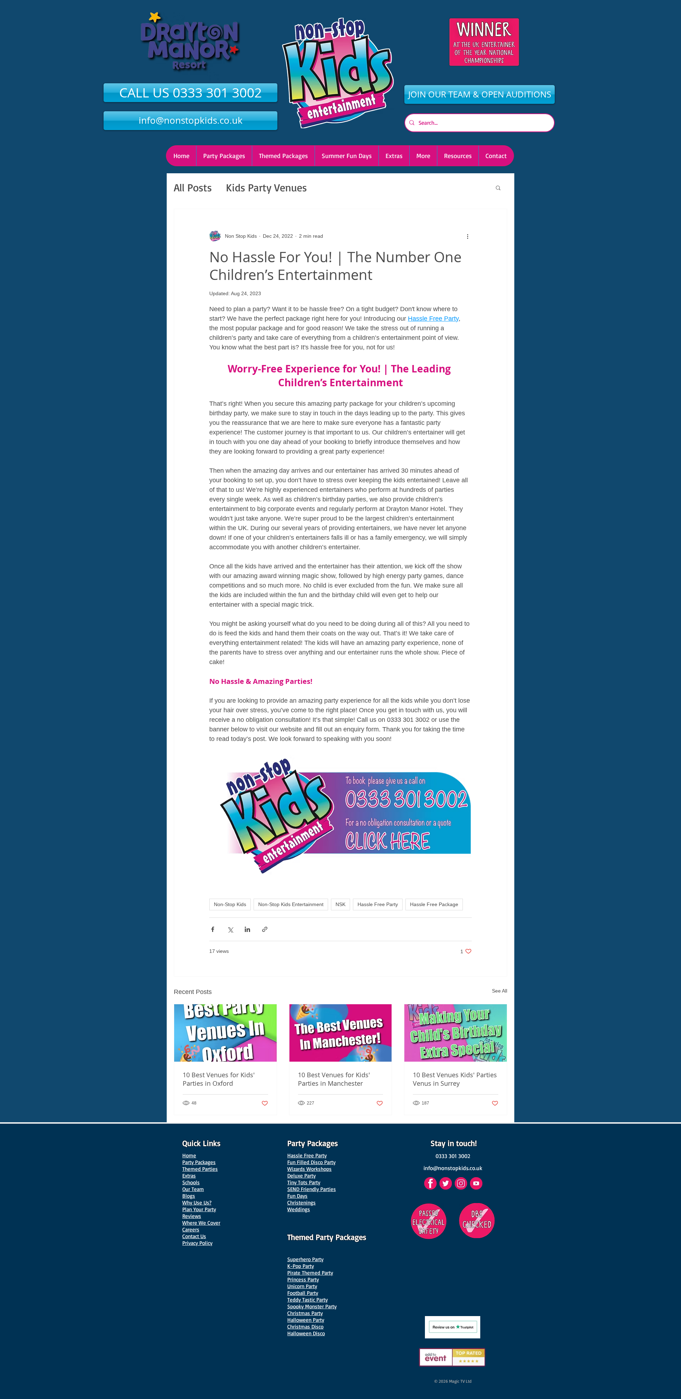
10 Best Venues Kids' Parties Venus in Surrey (455, 1079)
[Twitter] (445, 1183)
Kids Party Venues (266, 187)
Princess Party (303, 1279)
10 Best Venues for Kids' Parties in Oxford (219, 1079)
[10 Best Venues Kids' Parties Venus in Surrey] (455, 1033)
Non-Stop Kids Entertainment (290, 904)
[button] (423, 156)
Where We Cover (201, 1222)
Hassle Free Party (378, 904)
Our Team (193, 1189)
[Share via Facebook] (212, 929)
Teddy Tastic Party (307, 1299)
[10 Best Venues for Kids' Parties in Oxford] (225, 1033)
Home (189, 1155)
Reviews (191, 1216)
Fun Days (297, 1195)
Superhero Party (305, 1259)
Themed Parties (200, 1168)
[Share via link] (264, 929)
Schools (191, 1182)
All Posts (193, 187)
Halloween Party (305, 1319)
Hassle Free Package (434, 904)
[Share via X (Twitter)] (230, 929)
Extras (189, 1175)
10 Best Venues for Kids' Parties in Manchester (334, 1079)
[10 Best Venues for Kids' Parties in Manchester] (340, 1033)
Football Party (302, 1293)
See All (499, 991)
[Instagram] (461, 1183)
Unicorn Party (302, 1286)
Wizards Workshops (309, 1168)
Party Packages (199, 1162)
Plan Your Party (199, 1209)
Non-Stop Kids (230, 904)
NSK (340, 904)
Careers (190, 1229)
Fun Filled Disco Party (311, 1162)
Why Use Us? (196, 1202)
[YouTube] (476, 1183)
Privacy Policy (197, 1243)
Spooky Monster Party (312, 1306)
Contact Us (194, 1236)
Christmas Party (305, 1313)
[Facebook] (430, 1183)
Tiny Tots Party (303, 1182)
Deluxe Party (301, 1175)
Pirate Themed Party (310, 1272)
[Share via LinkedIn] (247, 929)
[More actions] (467, 236)
